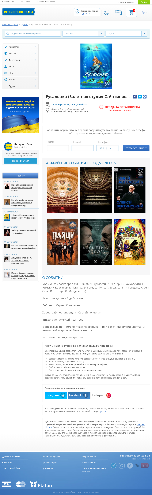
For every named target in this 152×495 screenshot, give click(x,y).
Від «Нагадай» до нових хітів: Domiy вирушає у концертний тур (22, 203)
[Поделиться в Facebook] (135, 96)
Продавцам (47, 468)
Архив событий (89, 462)
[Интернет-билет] (18, 11)
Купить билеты (60, 208)
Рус (143, 12)
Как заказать (8, 1)
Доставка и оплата (11, 456)
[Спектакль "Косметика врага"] (96, 242)
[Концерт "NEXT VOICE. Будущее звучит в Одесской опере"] (62, 190)
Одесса (102, 411)
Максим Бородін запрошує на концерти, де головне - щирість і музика (23, 276)
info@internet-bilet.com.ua (135, 455)
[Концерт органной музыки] (96, 190)
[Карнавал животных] (130, 242)
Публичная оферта (51, 456)
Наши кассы (25, 1)
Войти (144, 2)
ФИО (51, 142)
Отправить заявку (136, 148)
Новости (20, 175)
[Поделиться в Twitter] (140, 96)
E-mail (77, 142)
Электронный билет (45, 1)
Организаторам (49, 462)
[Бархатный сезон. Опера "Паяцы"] (62, 242)
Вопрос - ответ (89, 456)
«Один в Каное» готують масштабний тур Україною (23, 216)
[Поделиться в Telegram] (145, 96)
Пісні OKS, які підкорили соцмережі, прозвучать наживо (22, 187)
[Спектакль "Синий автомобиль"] (130, 190)
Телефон (103, 142)
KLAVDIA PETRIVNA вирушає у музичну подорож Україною (24, 246)
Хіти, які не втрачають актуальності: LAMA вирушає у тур (21, 260)
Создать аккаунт (126, 2)
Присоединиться (20, 160)
